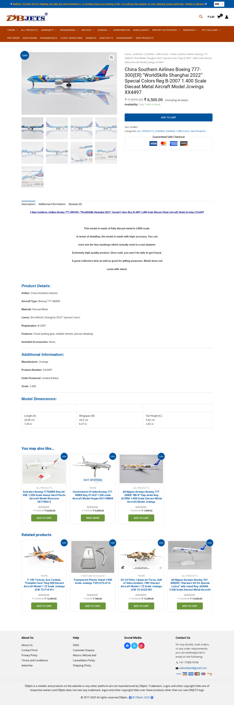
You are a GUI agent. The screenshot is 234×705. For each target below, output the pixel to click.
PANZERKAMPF (124, 37)
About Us (27, 645)
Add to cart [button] (44, 517)
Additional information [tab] (52, 204)
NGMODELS (189, 29)
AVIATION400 (30, 37)
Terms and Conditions (34, 660)
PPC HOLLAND (210, 29)
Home (128, 54)
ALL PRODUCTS (29, 29)
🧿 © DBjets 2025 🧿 (141, 697)
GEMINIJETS (47, 29)
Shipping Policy (82, 665)
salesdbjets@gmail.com (193, 668)
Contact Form (29, 650)
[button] (111, 57)
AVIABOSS (91, 37)
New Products (198, 131)
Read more (92, 517)
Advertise (27, 665)
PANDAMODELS (48, 37)
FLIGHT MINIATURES (71, 37)
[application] (16, 29)
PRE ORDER (13, 37)
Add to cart (168, 117)
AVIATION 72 (106, 37)
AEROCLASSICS (141, 29)
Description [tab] (28, 204)
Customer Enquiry (83, 650)
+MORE (11, 29)
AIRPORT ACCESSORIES (164, 29)
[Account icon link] (226, 17)
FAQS (76, 645)
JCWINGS (102, 29)
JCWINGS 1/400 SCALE (156, 54)
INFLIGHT (86, 29)
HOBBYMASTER (121, 29)
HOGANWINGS (67, 29)
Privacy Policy (29, 655)
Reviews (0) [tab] (75, 204)
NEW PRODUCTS (145, 37)
